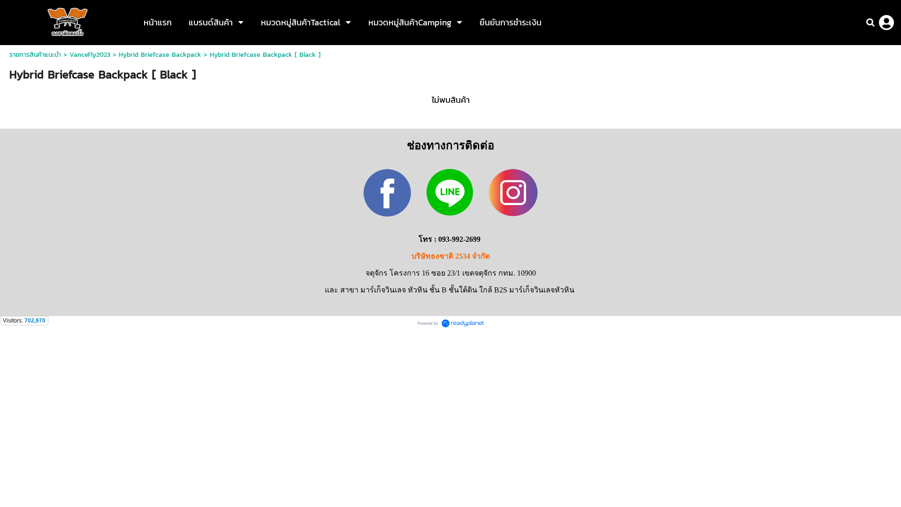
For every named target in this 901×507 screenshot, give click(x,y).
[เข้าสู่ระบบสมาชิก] (886, 22)
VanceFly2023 (89, 55)
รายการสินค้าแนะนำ (35, 55)
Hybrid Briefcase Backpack (160, 55)
